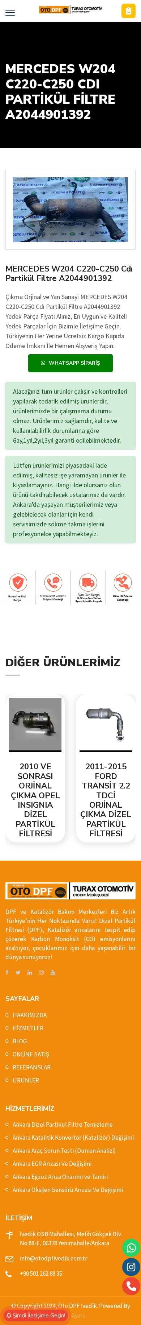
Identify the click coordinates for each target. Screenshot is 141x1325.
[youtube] (53, 973)
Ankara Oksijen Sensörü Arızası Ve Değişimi (68, 1190)
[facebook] (7, 973)
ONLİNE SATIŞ (31, 1054)
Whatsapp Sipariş (74, 363)
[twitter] (18, 973)
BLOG (20, 1041)
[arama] (131, 1286)
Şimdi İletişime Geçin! (38, 1315)
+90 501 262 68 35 (41, 1274)
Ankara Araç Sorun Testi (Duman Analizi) (64, 1151)
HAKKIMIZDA (30, 1015)
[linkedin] (29, 973)
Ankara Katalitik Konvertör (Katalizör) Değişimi (73, 1138)
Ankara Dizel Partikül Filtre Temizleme (63, 1125)
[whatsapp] (131, 1248)
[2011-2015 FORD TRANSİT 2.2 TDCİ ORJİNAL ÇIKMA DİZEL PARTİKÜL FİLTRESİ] (79, 725)
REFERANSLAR (32, 1067)
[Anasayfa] (70, 9)
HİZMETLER (28, 1028)
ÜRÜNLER (26, 1080)
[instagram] (41, 973)
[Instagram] (131, 1267)
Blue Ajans (70, 1316)
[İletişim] (128, 11)
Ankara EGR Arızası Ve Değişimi (52, 1164)
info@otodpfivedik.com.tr (53, 1258)
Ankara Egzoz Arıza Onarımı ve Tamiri (60, 1177)
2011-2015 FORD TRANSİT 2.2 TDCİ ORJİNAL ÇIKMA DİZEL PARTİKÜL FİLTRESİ (79, 800)
